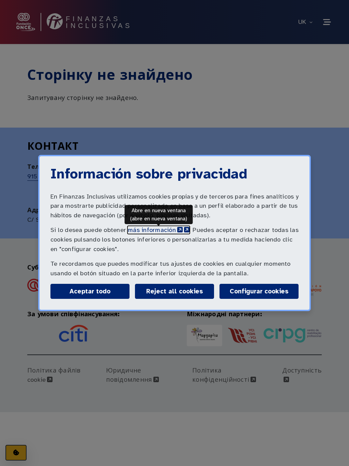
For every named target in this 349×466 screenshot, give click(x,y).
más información (158, 230)
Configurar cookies (264, 291)
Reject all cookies (174, 291)
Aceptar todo (90, 291)
